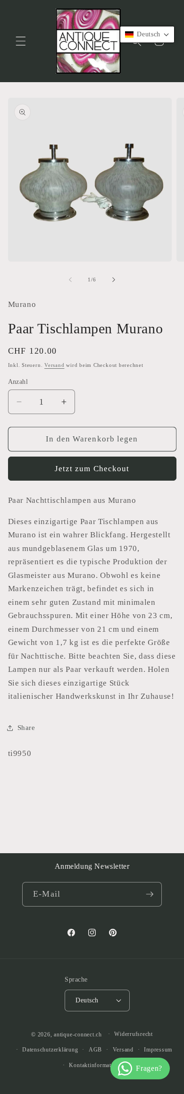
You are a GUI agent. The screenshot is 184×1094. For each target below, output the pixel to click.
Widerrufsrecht (133, 1034)
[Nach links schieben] (70, 279)
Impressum (158, 1049)
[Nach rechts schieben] (113, 279)
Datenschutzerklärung (50, 1049)
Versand (54, 365)
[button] (20, 41)
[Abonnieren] (149, 894)
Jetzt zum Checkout (92, 468)
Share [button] (26, 727)
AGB (95, 1049)
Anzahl (18, 381)
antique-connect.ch (78, 1034)
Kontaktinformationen (97, 1065)
